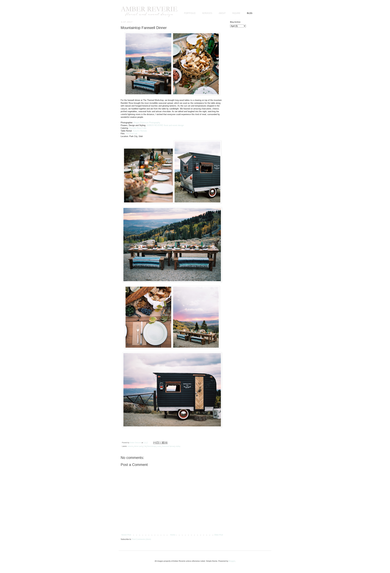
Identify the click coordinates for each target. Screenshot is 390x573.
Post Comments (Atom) (141, 539)
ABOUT (222, 13)
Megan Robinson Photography (147, 122)
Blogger (232, 561)
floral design (151, 446)
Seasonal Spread (168, 446)
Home (172, 535)
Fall (145, 446)
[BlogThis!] (157, 442)
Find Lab (131, 133)
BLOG (249, 13)
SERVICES (207, 13)
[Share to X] (160, 442)
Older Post (218, 535)
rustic (159, 446)
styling (178, 446)
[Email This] (154, 442)
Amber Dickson (136, 442)
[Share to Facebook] (163, 442)
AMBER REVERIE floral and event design (165, 125)
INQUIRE (236, 13)
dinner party (138, 446)
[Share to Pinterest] (166, 442)
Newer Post (126, 535)
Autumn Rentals (140, 131)
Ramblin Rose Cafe (137, 128)
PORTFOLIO (189, 13)
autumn (130, 446)
